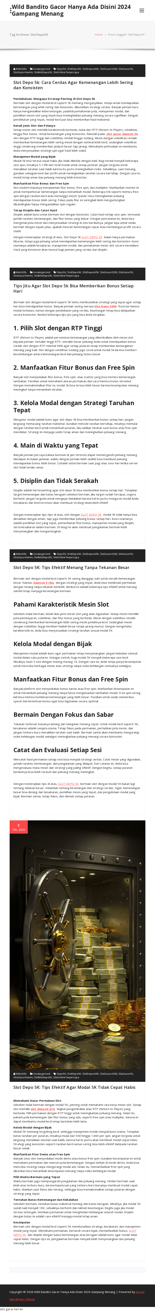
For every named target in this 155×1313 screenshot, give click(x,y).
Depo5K (61, 69)
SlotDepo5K (74, 69)
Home (99, 34)
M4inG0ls (21, 69)
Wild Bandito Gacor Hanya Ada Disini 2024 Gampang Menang (71, 10)
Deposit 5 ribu (43, 582)
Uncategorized (41, 69)
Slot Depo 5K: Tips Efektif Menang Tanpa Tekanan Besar (71, 567)
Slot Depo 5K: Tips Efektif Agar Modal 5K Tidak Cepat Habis (74, 1087)
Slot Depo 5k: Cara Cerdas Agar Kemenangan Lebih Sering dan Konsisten (73, 84)
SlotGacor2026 (108, 69)
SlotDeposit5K (90, 69)
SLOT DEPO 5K (92, 237)
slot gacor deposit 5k (122, 134)
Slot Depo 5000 (105, 306)
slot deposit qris (43, 1109)
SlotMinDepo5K (43, 72)
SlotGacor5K (126, 69)
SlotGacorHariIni (23, 72)
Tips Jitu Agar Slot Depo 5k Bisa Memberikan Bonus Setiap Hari (73, 288)
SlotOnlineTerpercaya (66, 72)
